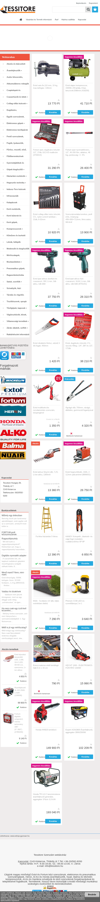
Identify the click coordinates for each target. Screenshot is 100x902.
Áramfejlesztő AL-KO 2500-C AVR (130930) (20, 691)
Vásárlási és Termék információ (39, 20)
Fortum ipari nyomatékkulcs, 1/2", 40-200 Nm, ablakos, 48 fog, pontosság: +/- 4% (77, 152)
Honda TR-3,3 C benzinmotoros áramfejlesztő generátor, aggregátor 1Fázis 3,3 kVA (46, 796)
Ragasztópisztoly (10, 538)
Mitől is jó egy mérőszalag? (14, 627)
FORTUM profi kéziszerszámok (9, 533)
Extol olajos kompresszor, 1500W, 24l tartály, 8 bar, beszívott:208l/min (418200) (77, 88)
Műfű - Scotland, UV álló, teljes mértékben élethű (46, 602)
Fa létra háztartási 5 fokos (47, 536)
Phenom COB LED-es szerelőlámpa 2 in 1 (75, 602)
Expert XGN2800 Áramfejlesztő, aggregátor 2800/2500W (79, 731)
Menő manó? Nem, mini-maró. (13, 573)
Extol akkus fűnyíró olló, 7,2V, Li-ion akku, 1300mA (45, 473)
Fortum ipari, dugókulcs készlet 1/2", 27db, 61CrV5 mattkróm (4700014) (46, 152)
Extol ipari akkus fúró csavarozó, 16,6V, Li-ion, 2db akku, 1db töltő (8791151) (77, 281)
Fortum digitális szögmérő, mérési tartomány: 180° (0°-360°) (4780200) (18, 723)
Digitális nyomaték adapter (14, 555)
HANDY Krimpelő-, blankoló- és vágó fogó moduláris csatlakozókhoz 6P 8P (78, 539)
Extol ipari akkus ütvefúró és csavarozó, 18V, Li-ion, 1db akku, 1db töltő (45, 281)
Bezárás (92, 894)
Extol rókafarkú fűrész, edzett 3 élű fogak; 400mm (46, 344)
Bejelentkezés (81, 3)
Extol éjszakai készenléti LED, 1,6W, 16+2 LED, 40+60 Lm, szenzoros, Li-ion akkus (20, 662)
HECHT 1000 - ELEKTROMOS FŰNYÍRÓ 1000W (78, 666)
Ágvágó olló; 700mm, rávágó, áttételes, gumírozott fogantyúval (79, 408)
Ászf (56, 20)
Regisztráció (93, 3)
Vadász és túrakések (11, 591)
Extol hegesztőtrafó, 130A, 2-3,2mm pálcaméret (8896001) (78, 473)
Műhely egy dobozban (12, 515)
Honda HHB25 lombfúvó (46, 730)
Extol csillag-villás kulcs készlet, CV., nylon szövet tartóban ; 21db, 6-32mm (46, 216)
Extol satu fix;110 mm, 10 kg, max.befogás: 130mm (45, 86)
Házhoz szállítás (68, 20)
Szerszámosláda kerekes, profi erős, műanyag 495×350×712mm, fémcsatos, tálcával (78, 218)
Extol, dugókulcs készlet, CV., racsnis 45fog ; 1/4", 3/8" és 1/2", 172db (79, 345)
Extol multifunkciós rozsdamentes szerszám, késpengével (44, 410)
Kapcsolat (82, 20)
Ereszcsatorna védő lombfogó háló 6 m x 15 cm (46, 666)
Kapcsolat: (23, 861)
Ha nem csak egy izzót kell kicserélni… (14, 609)
